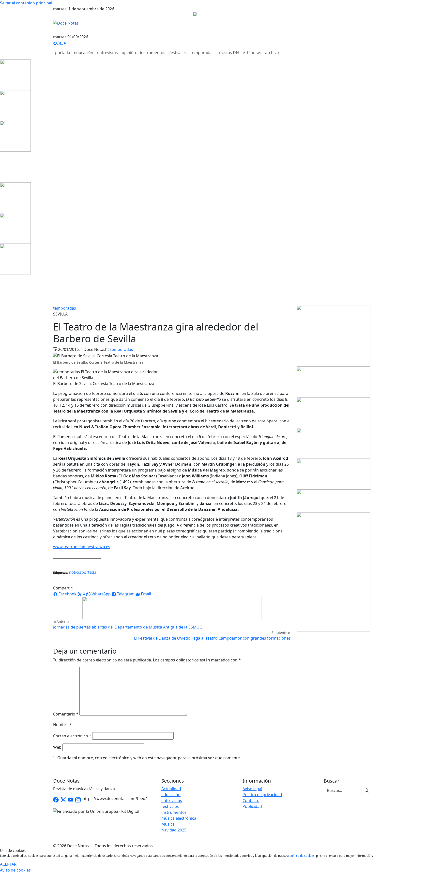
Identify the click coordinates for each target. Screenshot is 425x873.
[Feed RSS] (65, 42)
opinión (129, 52)
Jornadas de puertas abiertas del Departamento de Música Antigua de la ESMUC (127, 627)
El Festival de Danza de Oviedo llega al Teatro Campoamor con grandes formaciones (212, 638)
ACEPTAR (8, 864)
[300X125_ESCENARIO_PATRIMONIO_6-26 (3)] (333, 443)
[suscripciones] (334, 500)
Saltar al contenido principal (26, 3)
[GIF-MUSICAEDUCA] (333, 335)
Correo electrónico (72, 736)
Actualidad (171, 788)
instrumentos (152, 52)
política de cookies (302, 856)
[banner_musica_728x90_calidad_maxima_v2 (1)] (282, 22)
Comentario (65, 714)
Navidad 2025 (173, 830)
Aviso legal (252, 788)
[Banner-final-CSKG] (1, 166)
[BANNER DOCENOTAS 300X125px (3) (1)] (333, 473)
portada (62, 52)
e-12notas (252, 52)
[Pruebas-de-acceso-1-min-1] (333, 571)
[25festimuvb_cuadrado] (15, 74)
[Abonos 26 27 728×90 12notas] (171, 607)
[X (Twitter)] (60, 42)
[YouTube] (70, 800)
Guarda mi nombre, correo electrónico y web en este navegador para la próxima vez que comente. (149, 757)
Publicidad (252, 806)
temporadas (202, 52)
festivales (178, 52)
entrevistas (107, 52)
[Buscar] (367, 790)
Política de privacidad (262, 794)
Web (57, 747)
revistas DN (228, 52)
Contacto (251, 800)
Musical (168, 824)
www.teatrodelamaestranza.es (81, 546)
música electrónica (178, 818)
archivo (272, 52)
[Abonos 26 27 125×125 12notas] (15, 136)
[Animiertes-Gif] (15, 105)
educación (83, 52)
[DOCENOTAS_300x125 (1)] (333, 412)
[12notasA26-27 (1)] (333, 381)
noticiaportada (82, 572)
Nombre (62, 724)
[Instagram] (78, 800)
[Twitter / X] (63, 800)
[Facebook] (55, 42)
